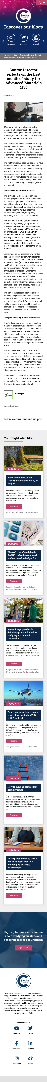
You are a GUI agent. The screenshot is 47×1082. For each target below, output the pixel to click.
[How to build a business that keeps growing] (23, 768)
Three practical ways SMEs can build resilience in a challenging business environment (22, 863)
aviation (17, 747)
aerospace (10, 747)
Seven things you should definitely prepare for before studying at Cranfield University (22, 634)
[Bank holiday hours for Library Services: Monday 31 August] (23, 458)
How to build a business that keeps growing (22, 788)
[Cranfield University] (23, 9)
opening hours (33, 512)
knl (26, 512)
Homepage (8, 55)
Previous (4, 41)
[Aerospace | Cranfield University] (11, 37)
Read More (14, 506)
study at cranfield (33, 672)
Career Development (31, 670)
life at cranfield (11, 672)
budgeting (9, 587)
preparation (22, 672)
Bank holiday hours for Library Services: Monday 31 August (23, 480)
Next (43, 41)
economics (27, 589)
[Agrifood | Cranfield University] (24, 37)
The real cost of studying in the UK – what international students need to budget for (22, 555)
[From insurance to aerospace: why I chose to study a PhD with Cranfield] (23, 693)
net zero (30, 747)
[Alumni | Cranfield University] (36, 37)
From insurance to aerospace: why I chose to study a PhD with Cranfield (23, 715)
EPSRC (24, 747)
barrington (19, 512)
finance (34, 589)
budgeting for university (22, 587)
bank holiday (10, 512)
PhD (35, 747)
